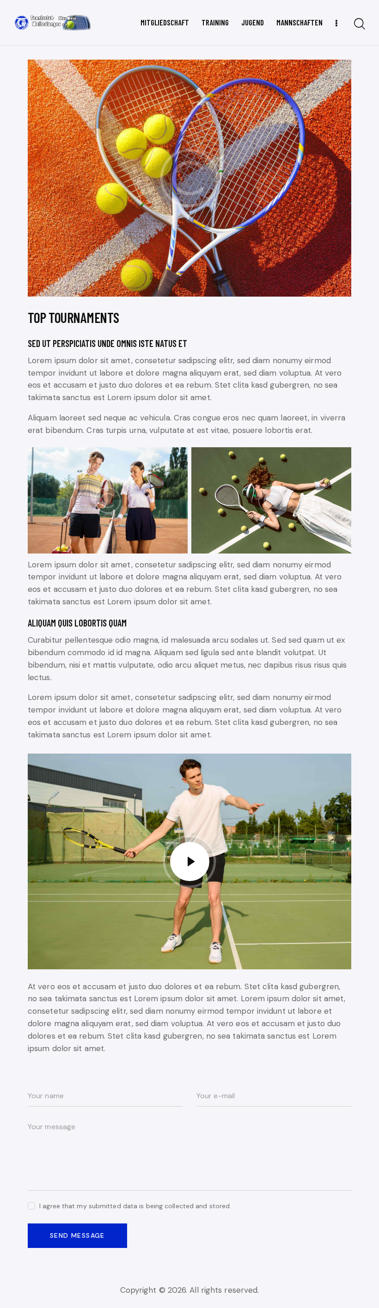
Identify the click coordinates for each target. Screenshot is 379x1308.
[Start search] (359, 24)
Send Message (77, 1235)
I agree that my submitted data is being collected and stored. (135, 1206)
